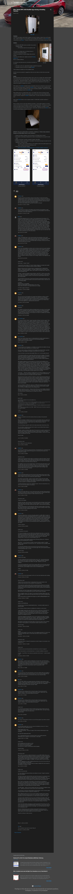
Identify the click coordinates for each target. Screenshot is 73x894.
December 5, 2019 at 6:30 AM (23, 315)
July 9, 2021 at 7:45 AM (22, 703)
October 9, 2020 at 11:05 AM (23, 598)
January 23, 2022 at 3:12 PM (23, 750)
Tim (18, 826)
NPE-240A (32, 34)
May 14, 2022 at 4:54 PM (22, 766)
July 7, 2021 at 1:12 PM (22, 686)
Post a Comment (18, 832)
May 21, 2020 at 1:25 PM (22, 342)
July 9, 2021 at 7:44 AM (22, 695)
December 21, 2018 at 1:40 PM (23, 204)
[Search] (61, 3)
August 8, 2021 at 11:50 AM (23, 738)
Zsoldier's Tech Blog (20, 3)
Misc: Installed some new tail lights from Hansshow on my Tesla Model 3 (30, 871)
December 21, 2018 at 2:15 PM (23, 213)
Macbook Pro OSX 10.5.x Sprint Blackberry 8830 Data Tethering (28, 858)
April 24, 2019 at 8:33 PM (22, 258)
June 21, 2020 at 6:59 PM (22, 510)
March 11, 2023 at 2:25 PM (23, 823)
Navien (22, 40)
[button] (50, 10)
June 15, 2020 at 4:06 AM (22, 411)
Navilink (46, 38)
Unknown (19, 196)
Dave (19, 216)
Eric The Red (20, 318)
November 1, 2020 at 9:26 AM (23, 626)
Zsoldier (19, 207)
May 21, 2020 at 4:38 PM (22, 394)
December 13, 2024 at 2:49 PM (23, 829)
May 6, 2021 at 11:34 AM (22, 667)
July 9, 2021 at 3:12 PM (22, 721)
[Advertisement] (58, 24)
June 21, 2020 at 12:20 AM (23, 469)
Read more (48, 867)
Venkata (19, 724)
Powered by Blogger (37, 886)
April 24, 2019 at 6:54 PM (22, 232)
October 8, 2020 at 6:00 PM (23, 552)
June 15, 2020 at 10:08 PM (23, 444)
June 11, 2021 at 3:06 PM (22, 676)
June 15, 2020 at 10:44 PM (23, 453)
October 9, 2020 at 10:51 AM (23, 577)
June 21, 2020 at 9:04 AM (22, 486)
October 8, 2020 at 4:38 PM (23, 526)
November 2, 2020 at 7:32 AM (23, 655)
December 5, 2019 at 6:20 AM (23, 302)
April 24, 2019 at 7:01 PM (22, 243)
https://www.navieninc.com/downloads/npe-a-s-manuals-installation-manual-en (33, 147)
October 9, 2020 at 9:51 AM (23, 570)
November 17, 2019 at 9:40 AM (23, 289)
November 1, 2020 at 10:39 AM (23, 636)
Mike (19, 679)
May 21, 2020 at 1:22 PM (22, 333)
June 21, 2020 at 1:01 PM (22, 495)
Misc (17, 191)
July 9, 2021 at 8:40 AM (22, 714)
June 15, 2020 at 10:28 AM (23, 438)
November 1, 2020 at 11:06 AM (23, 643)
